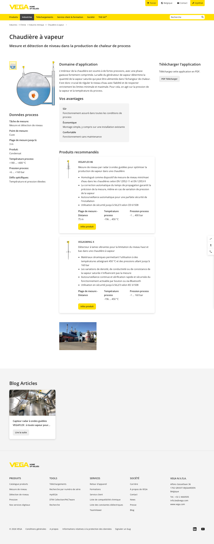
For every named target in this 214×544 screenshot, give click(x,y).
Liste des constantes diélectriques (106, 504)
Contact (133, 494)
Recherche (54, 504)
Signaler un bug (123, 529)
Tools (53, 478)
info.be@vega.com (179, 500)
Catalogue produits (18, 484)
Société (90, 17)
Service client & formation (70, 17)
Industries (27, 17)
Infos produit (87, 226)
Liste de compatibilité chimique (105, 499)
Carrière (134, 484)
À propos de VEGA (138, 489)
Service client (96, 494)
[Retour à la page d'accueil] (24, 464)
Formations (95, 489)
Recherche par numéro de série (65, 489)
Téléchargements (44, 17)
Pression (13, 499)
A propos (54, 529)
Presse (133, 504)
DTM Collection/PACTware (62, 499)
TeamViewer (96, 510)
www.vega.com (177, 504)
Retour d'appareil (98, 484)
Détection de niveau (19, 494)
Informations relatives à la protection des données (87, 529)
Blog (132, 510)
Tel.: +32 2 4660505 (179, 496)
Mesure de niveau (18, 489)
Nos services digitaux (19, 504)
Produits (13, 17)
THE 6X (103, 17)
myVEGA (53, 494)
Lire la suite (21, 432)
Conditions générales (35, 529)
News (132, 499)
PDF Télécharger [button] (169, 78)
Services (95, 478)
